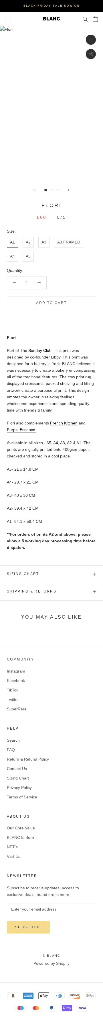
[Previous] (35, 190)
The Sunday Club (36, 350)
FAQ (11, 749)
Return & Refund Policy (28, 759)
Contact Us (17, 768)
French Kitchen (64, 423)
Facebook (16, 680)
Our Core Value (21, 828)
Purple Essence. (21, 429)
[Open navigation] (8, 19)
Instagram (16, 671)
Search (13, 740)
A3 (43, 242)
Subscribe (28, 927)
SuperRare (17, 709)
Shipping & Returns (31, 591)
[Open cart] (95, 19)
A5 (28, 256)
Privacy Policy (19, 787)
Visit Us (13, 856)
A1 (12, 242)
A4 (12, 256)
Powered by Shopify (51, 963)
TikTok (12, 690)
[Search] (85, 18)
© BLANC (51, 955)
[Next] (68, 190)
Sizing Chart (23, 574)
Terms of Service (22, 797)
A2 (28, 242)
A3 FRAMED (68, 242)
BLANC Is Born (20, 837)
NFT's (12, 847)
